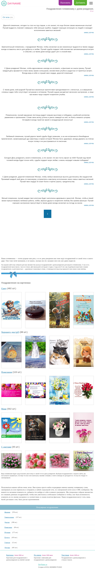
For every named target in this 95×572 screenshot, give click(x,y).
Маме (4, 409)
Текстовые (65, 555)
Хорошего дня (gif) (10, 332)
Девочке (7, 522)
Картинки (10, 555)
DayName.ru (42, 564)
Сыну (4, 288)
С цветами (6, 447)
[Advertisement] (47, 237)
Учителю (7, 542)
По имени (37, 555)
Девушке (7, 547)
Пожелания (6, 372)
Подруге (7, 537)
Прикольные (8, 527)
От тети (6, 17)
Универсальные (9, 517)
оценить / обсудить (89, 32)
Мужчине (7, 532)
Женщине (7, 512)
